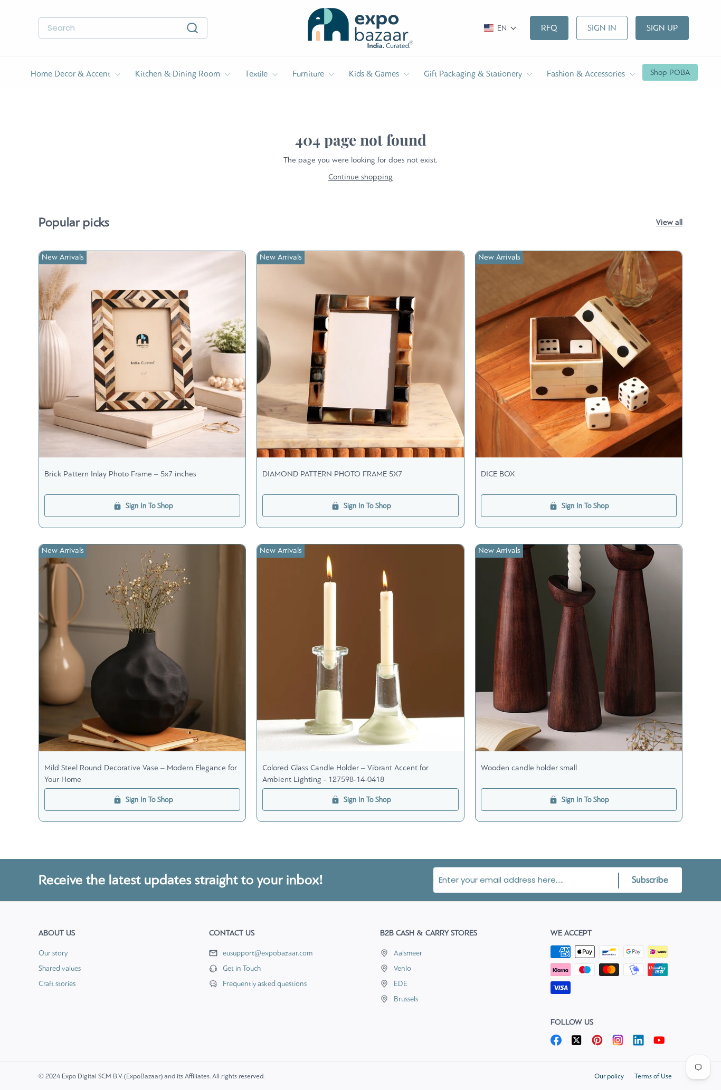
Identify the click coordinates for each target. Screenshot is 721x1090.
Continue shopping (360, 176)
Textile (257, 74)
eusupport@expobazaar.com (267, 953)
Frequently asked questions (265, 983)
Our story (53, 953)
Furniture (309, 74)
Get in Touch (242, 968)
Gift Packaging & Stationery (474, 74)
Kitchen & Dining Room (178, 74)
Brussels (406, 999)
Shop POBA (670, 72)
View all (669, 222)
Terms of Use (653, 1076)
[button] (500, 28)
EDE (400, 983)
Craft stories (57, 983)
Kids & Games (375, 74)
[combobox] (123, 28)
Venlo (402, 968)
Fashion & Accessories (587, 74)
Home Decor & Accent (71, 74)
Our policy (609, 1076)
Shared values (60, 968)
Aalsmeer (408, 953)
